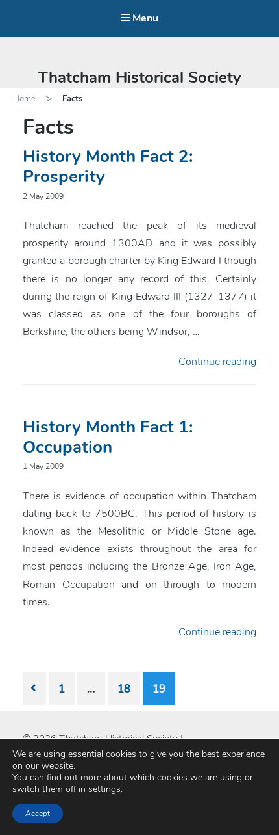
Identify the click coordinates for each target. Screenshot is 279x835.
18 (123, 689)
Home (24, 99)
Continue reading (217, 361)
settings (104, 789)
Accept (37, 813)
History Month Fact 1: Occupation (108, 437)
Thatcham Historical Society (139, 77)
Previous (34, 688)
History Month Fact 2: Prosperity (108, 166)
